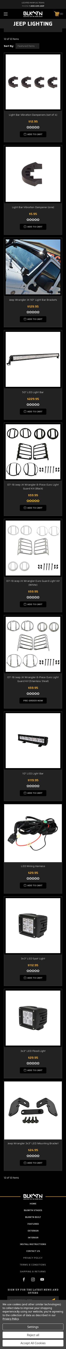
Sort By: (9, 46)
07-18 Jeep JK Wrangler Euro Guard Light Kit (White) (33, 583)
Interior (33, 1237)
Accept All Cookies (33, 1343)
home (33, 1203)
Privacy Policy (33, 1258)
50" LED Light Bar (33, 392)
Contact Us (33, 1251)
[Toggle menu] (10, 14)
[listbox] (27, 46)
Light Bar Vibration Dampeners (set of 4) (33, 115)
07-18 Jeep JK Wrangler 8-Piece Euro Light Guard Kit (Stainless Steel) (33, 679)
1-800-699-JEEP (36, 6)
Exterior (33, 1230)
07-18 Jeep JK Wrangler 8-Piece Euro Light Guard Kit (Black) (33, 486)
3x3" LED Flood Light (33, 1051)
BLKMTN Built (33, 1217)
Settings (33, 1327)
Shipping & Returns (33, 1271)
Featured (33, 1224)
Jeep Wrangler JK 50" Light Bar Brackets (33, 300)
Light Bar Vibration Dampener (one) (33, 207)
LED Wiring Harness (33, 866)
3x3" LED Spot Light (33, 959)
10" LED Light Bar (32, 773)
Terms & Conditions (33, 1264)
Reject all (33, 1335)
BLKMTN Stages (33, 1210)
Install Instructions (33, 1244)
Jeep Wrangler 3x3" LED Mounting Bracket (33, 1143)
